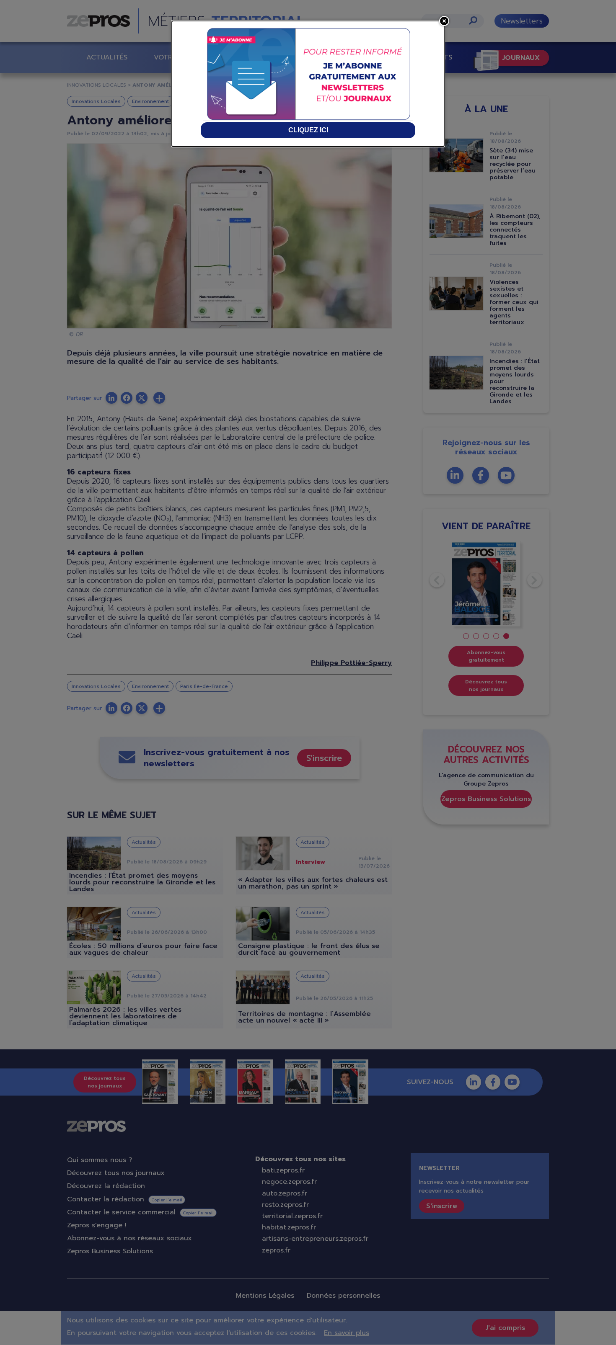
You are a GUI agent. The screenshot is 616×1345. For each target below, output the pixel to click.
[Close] (444, 21)
